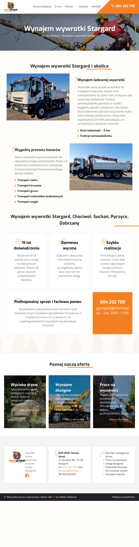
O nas (58, 6)
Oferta (69, 6)
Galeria (83, 6)
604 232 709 (125, 6)
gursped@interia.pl (112, 308)
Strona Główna (42, 6)
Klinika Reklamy (68, 497)
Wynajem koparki (115, 474)
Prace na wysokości (116, 460)
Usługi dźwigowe (114, 463)
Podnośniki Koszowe (116, 467)
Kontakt (96, 6)
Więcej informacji (29, 410)
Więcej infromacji (74, 419)
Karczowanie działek (116, 470)
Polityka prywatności (123, 497)
